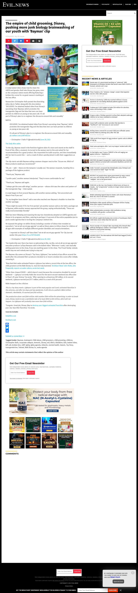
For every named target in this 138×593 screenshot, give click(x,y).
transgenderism (12, 347)
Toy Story (69, 345)
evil (135, 4)
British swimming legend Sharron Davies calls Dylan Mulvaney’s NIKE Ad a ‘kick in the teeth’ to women (110, 195)
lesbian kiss (16, 345)
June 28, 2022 (45, 140)
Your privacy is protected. (16, 378)
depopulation (117, 4)
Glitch (52, 343)
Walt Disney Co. (30, 347)
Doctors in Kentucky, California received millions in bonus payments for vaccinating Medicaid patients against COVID (108, 100)
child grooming (59, 340)
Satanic (62, 345)
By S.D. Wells (101, 181)
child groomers (47, 340)
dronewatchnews (92, 4)
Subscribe (113, 590)
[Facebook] (42, 324)
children (69, 340)
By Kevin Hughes (101, 156)
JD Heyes (20, 36)
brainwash (28, 340)
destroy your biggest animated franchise (47, 305)
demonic (37, 343)
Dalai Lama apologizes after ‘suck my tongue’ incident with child (110, 146)
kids (65, 343)
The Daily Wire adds (13, 144)
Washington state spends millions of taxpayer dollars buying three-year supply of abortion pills (109, 203)
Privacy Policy (69, 586)
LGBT (23, 345)
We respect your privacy (59, 580)
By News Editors (101, 103)
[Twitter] (42, 327)
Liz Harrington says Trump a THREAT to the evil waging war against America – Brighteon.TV (109, 153)
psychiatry (106, 4)
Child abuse (37, 340)
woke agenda (42, 347)
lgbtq (28, 345)
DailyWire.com (11, 316)
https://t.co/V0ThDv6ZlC (31, 235)
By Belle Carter (101, 127)
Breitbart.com (11, 320)
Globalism (59, 343)
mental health (54, 345)
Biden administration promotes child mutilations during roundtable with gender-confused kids (108, 211)
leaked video (72, 343)
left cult (8, 345)
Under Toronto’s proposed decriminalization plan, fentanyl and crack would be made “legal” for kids (110, 169)
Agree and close (118, 581)
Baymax (20, 340)
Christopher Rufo (12, 343)
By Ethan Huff (100, 88)
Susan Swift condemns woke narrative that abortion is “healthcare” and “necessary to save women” (107, 124)
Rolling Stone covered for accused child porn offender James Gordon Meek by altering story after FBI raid (110, 131)
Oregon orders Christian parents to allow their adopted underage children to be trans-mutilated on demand (111, 116)
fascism (128, 4)
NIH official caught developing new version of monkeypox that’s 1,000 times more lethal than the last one (110, 219)
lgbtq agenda (36, 345)
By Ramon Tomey (101, 142)
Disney (43, 343)
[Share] (42, 331)
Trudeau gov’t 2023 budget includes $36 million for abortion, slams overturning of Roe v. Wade (109, 108)
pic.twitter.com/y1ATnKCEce (20, 136)
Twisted (21, 347)
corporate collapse (26, 343)
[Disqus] (42, 482)
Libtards (45, 345)
